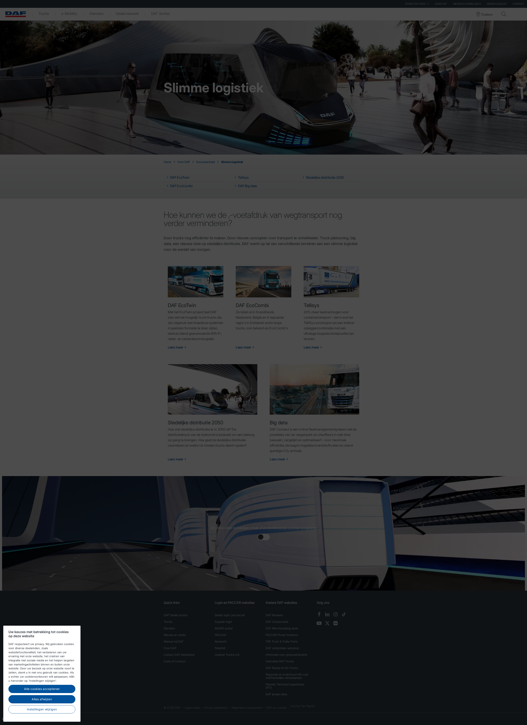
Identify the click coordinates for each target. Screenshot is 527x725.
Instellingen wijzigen (42, 709)
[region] (41, 674)
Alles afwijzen (42, 699)
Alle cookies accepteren (42, 689)
